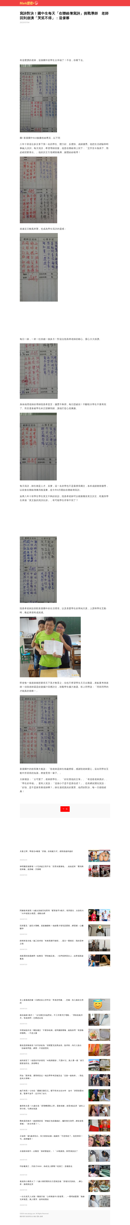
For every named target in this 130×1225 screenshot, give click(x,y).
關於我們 (22, 1216)
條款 (34, 1216)
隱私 (38, 1216)
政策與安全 (29, 1216)
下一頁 (65, 809)
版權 (41, 1216)
